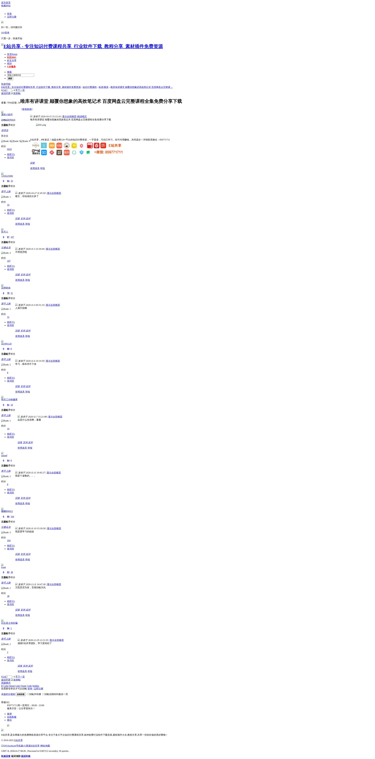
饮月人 (4, 231)
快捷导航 (6, 84)
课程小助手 (7, 114)
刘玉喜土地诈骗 (9, 623)
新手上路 (6, 191)
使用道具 (35, 168)
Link (18, 686)
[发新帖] (16, 93)
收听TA (11, 154)
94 (8, 181)
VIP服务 (11, 66)
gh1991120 (6, 344)
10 (12, 405)
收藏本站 (6, 5)
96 (8, 628)
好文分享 (11, 60)
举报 (42, 168)
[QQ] (4, 745)
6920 (13, 120)
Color (6, 686)
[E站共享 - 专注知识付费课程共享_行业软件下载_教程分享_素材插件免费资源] (82, 46)
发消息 (10, 157)
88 (8, 348)
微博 (9, 714)
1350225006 (7, 176)
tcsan (3, 567)
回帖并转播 (35, 694)
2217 (8, 120)
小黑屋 (27, 745)
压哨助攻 (6, 288)
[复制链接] (27, 109)
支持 (23, 218)
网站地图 (45, 745)
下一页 (21, 90)
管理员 (4, 130)
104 (12, 516)
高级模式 (6, 683)
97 (8, 237)
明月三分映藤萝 (9, 399)
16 (12, 181)
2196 (3, 120)
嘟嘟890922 (7, 511)
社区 (11, 57)
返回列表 (6, 93)
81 (8, 405)
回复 (32, 163)
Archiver (11, 745)
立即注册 (11, 17)
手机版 (19, 745)
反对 (28, 218)
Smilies (35, 686)
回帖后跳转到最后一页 (56, 694)
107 (12, 237)
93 (8, 572)
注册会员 (6, 247)
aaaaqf (4, 455)
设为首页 (6, 2)
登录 (9, 13)
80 (8, 516)
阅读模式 (82, 116)
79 (8, 293)
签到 (9, 63)
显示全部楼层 (69, 116)
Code (29, 686)
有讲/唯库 (104, 87)
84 (8, 460)
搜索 (9, 72)
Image (12, 686)
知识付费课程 (90, 87)
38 (12, 572)
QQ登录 (5, 32)
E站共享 (18, 740)
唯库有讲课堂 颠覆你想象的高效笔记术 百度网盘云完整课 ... (141, 87)
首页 (12, 54)
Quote (23, 686)
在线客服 (11, 717)
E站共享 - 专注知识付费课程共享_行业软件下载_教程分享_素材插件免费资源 (41, 87)
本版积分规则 (8, 694)
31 (12, 293)
